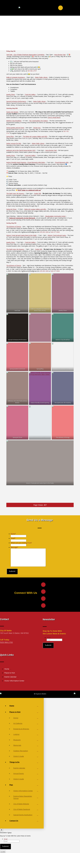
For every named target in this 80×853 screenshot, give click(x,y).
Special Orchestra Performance (16, 101)
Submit (12, 571)
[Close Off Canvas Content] (1, 830)
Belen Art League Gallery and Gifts (35, 209)
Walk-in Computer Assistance (15, 77)
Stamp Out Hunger (12, 112)
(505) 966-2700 (6, 642)
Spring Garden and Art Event (15, 128)
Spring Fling (10, 136)
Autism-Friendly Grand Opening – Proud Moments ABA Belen (25, 162)
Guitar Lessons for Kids (13, 143)
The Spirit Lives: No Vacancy (15, 193)
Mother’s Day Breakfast (13, 121)
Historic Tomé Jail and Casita (57, 235)
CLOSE (3, 852)
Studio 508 (37, 193)
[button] (60, 7)
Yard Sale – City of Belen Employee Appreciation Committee (25, 55)
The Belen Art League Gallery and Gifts (35, 136)
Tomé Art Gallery (30, 94)
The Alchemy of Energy (13, 226)
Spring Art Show (11, 209)
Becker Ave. (37, 128)
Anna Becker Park (60, 55)
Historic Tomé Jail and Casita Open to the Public (21, 235)
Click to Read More (54, 117)
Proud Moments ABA (61, 162)
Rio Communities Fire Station (38, 121)
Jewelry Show (10, 94)
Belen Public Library (41, 77)
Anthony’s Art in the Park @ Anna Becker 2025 (20, 150)
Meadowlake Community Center (55, 216)
